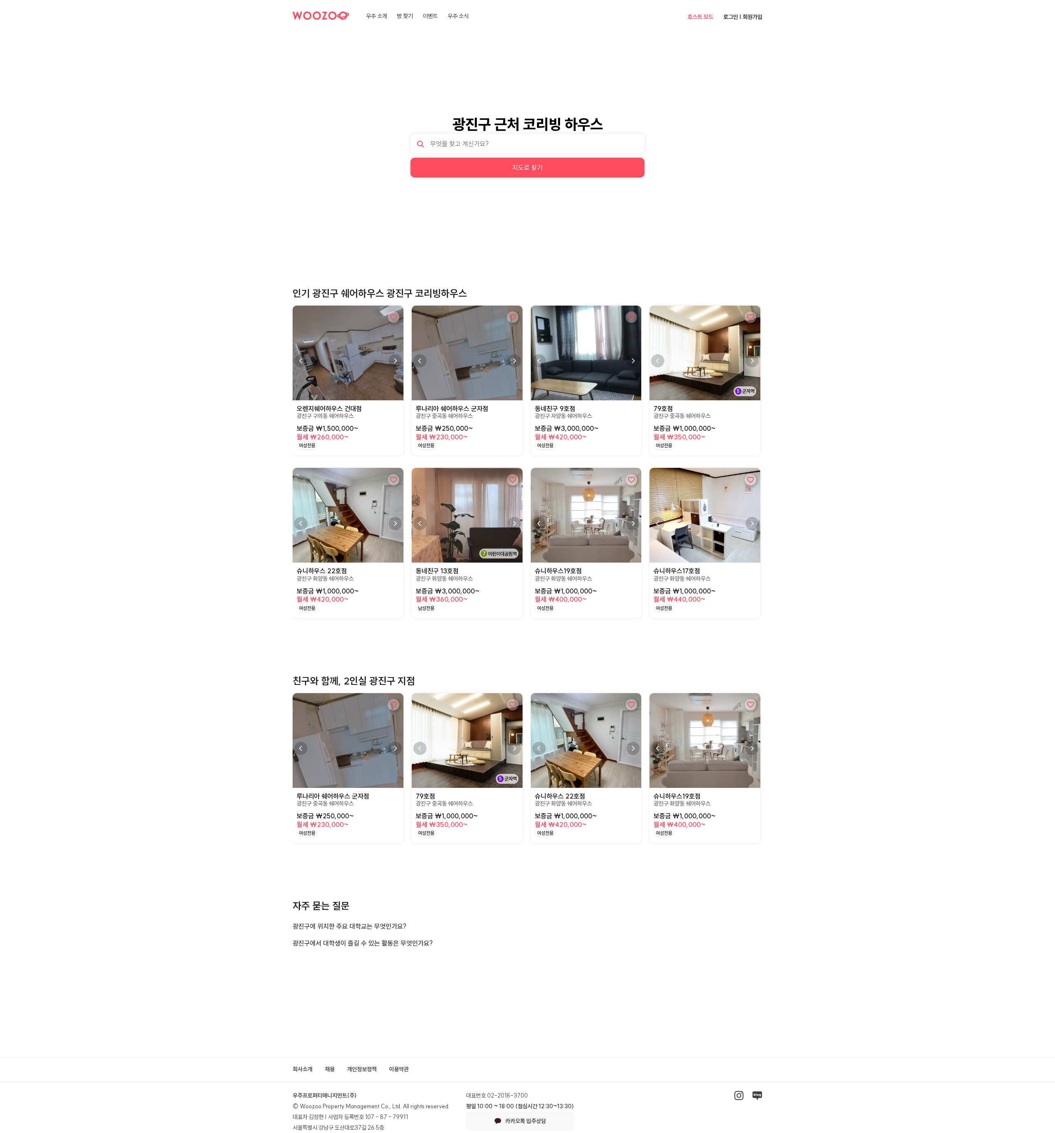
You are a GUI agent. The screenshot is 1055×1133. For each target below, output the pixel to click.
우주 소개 (376, 16)
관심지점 (394, 317)
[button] (395, 360)
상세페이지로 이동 (316, 310)
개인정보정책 (362, 1069)
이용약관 (399, 1069)
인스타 (739, 1095)
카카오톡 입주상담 (525, 1121)
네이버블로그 (757, 1095)
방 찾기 (405, 16)
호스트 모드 (700, 17)
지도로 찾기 (527, 168)
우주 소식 (458, 16)
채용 (330, 1069)
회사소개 (302, 1069)
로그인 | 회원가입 (742, 17)
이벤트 (430, 16)
